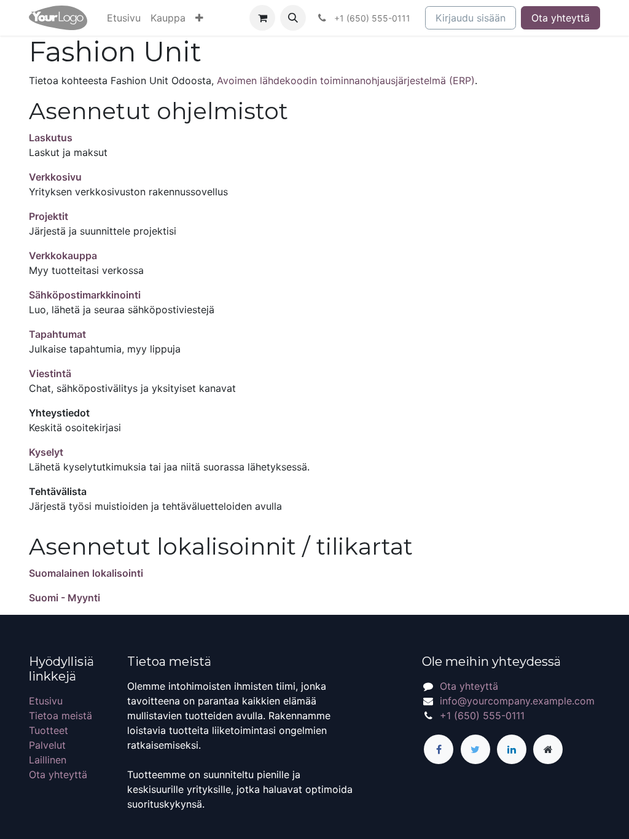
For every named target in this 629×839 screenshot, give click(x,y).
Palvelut (47, 745)
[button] (199, 18)
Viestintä (50, 373)
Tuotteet (48, 730)
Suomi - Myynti (64, 597)
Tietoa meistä (60, 715)
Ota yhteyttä (560, 18)
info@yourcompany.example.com (517, 701)
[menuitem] (124, 18)
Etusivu (46, 701)
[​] (438, 749)
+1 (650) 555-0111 (482, 715)
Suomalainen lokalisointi (86, 573)
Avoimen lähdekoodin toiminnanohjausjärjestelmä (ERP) (346, 80)
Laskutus (50, 137)
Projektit (48, 216)
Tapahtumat (57, 334)
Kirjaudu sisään (471, 18)
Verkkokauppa (63, 255)
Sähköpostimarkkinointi (85, 295)
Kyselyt (46, 452)
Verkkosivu (55, 177)
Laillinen (47, 760)
